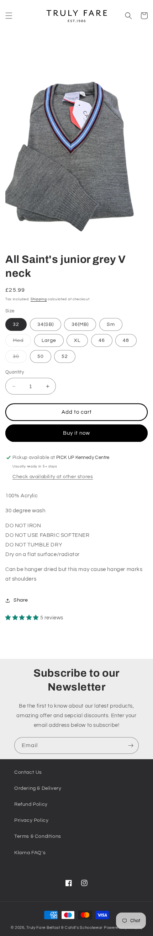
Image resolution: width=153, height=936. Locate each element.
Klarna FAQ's (30, 852)
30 (20, 358)
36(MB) (80, 324)
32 (16, 324)
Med (22, 342)
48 (126, 340)
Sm (111, 324)
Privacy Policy (31, 820)
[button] (9, 15)
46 (102, 340)
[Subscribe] (130, 745)
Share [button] (21, 600)
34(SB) (45, 324)
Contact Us (28, 772)
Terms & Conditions (37, 836)
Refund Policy (31, 804)
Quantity (14, 372)
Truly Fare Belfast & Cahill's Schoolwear (64, 928)
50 (40, 356)
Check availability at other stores (52, 476)
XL (77, 340)
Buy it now (76, 433)
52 (65, 356)
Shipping (39, 299)
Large (49, 340)
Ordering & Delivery (37, 788)
